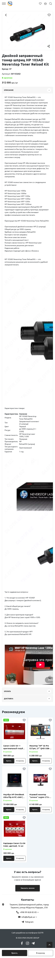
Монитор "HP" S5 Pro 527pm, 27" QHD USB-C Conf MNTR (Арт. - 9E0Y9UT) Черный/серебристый (40, 747)
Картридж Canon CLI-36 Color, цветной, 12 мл (14, 844)
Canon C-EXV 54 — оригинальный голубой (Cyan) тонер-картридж (14, 747)
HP (10, 69)
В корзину (40, 953)
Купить (15, 953)
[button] (8, 741)
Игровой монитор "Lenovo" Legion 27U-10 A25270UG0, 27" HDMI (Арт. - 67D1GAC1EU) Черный (40, 796)
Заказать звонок (28, 888)
